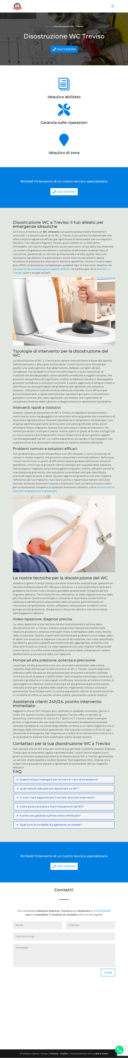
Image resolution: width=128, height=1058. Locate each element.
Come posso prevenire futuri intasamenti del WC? (52, 806)
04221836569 (66, 49)
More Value (101, 1053)
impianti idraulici (59, 269)
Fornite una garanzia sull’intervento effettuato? (50, 815)
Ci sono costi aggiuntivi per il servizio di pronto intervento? (57, 797)
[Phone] (119, 1050)
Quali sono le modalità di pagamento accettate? (51, 824)
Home (48, 26)
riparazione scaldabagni (42, 491)
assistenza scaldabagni (32, 269)
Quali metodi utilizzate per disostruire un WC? (49, 788)
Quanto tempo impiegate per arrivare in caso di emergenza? (59, 779)
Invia (108, 972)
